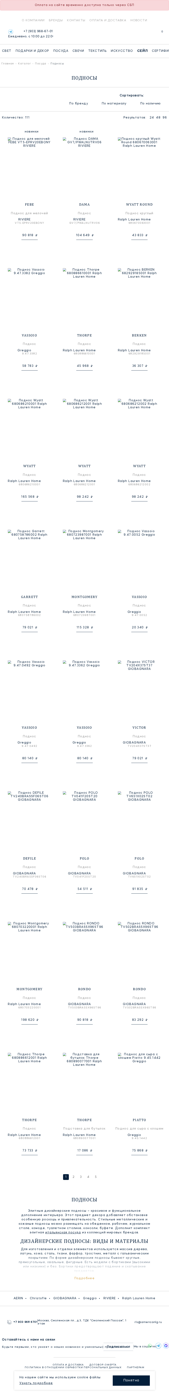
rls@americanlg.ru (148, 1322)
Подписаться (118, 1346)
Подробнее (84, 1278)
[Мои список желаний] (148, 33)
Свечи (78, 51)
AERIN (18, 1298)
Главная (7, 64)
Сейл (142, 51)
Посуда (60, 51)
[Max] (165, 1346)
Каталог (24, 64)
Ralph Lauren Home (138, 1298)
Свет (7, 51)
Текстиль (97, 51)
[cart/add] (34, 246)
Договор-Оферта (103, 1365)
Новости (138, 20)
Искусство (122, 51)
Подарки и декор (32, 51)
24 (152, 117)
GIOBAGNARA (64, 1298)
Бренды (56, 20)
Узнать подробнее (36, 1383)
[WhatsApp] (150, 1346)
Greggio (90, 1298)
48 (158, 117)
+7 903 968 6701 (25, 1322)
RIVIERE (109, 1298)
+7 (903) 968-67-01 (30, 34)
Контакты (76, 20)
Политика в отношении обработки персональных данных (73, 1368)
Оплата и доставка (107, 20)
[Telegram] (10, 31)
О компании (33, 20)
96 (165, 117)
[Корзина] (158, 33)
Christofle (38, 1298)
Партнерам (135, 1368)
